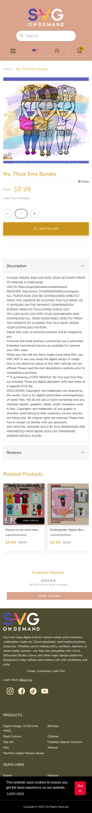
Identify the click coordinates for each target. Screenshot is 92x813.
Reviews (14, 452)
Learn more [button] (15, 793)
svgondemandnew (16, 535)
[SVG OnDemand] (46, 17)
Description (16, 265)
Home (7, 69)
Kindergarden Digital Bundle (68, 530)
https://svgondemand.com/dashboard (42, 287)
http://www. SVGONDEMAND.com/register (50, 291)
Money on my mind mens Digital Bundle (23, 530)
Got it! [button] (80, 788)
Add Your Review (16, 198)
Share (85, 181)
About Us (25, 680)
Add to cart (49, 229)
